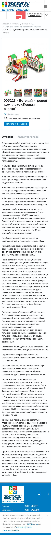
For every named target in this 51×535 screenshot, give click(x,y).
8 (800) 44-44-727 (35, 14)
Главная (5, 24)
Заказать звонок (34, 16)
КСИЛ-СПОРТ (31, 506)
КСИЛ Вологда (32, 524)
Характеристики (27, 136)
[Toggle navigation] (45, 6)
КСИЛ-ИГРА (28, 24)
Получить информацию (16, 124)
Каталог (15, 24)
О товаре (7, 136)
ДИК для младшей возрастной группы (23, 27)
